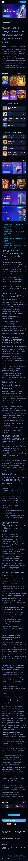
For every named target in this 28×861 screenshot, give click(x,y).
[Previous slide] (3, 21)
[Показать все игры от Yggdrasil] (7, 806)
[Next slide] (25, 21)
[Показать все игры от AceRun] (20, 806)
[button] (22, 16)
